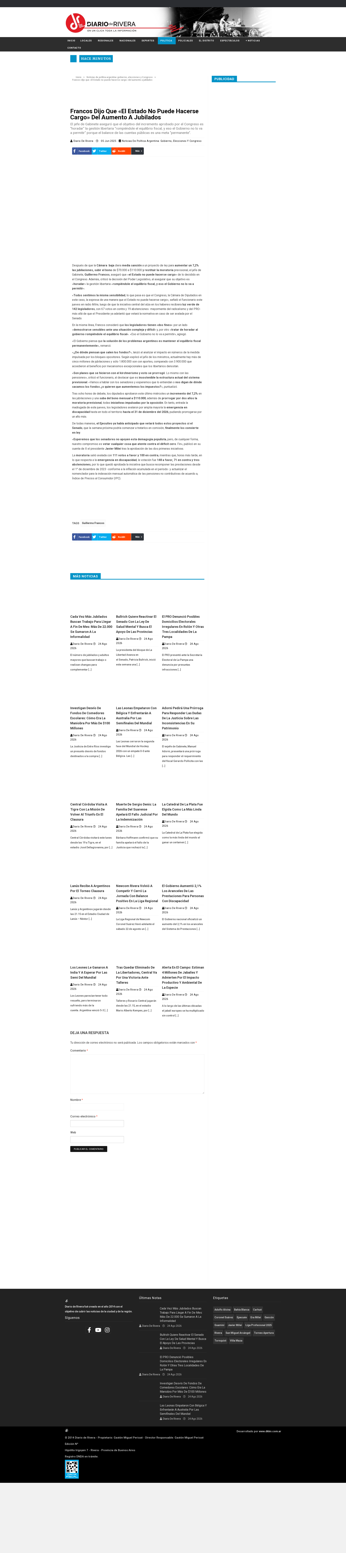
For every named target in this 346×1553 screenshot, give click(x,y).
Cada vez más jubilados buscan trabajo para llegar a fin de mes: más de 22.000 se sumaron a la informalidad (91, 627)
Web (73, 1132)
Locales (86, 40)
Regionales (105, 40)
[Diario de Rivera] (172, 22)
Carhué (257, 1309)
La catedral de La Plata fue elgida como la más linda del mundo (182, 809)
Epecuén (242, 1317)
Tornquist (220, 1340)
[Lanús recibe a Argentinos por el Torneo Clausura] (91, 868)
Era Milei (255, 1317)
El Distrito (206, 40)
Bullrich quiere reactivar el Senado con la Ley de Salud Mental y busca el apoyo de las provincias (183, 1339)
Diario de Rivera (84, 140)
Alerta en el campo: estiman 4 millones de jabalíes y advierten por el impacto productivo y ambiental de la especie (183, 977)
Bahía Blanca (241, 1309)
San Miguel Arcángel (238, 1332)
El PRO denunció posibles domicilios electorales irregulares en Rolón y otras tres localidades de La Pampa (183, 627)
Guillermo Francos (93, 523)
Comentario (79, 1050)
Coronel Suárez (223, 1317)
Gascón (269, 1317)
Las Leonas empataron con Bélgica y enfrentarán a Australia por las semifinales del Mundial (183, 1409)
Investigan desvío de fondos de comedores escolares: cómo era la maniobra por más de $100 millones (90, 718)
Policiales (185, 40)
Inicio (71, 40)
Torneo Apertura (264, 1332)
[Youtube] (99, 1330)
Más (137, 151)
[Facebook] (90, 1330)
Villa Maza (236, 1340)
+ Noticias (253, 40)
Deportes (148, 40)
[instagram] (108, 1330)
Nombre (76, 1100)
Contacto (74, 48)
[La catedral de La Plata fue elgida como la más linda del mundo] (183, 786)
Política (166, 40)
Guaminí (219, 1325)
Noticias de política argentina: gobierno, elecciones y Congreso (119, 77)
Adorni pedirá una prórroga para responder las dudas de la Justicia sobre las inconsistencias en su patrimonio (182, 718)
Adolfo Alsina (222, 1309)
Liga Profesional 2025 (258, 1325)
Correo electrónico (83, 1116)
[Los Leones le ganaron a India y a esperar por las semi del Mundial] (91, 949)
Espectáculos (229, 40)
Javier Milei (235, 1325)
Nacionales (127, 40)
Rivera (218, 1332)
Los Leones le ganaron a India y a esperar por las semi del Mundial (89, 972)
